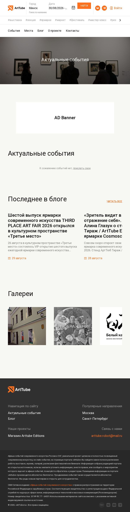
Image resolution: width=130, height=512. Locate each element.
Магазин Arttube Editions (26, 436)
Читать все (114, 201)
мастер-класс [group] (98, 20)
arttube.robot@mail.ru (106, 436)
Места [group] (28, 30)
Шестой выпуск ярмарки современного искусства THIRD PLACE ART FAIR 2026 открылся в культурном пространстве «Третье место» (41, 226)
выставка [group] (16, 20)
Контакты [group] (72, 30)
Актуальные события (41, 153)
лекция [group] (31, 20)
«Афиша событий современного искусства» (51, 485)
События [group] (14, 30)
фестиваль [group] (77, 20)
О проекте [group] (54, 30)
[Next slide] (120, 20)
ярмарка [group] (46, 20)
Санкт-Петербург (95, 419)
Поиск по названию (38, 12)
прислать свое (82, 168)
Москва (88, 413)
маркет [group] (61, 20)
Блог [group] (41, 30)
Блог (11, 419)
